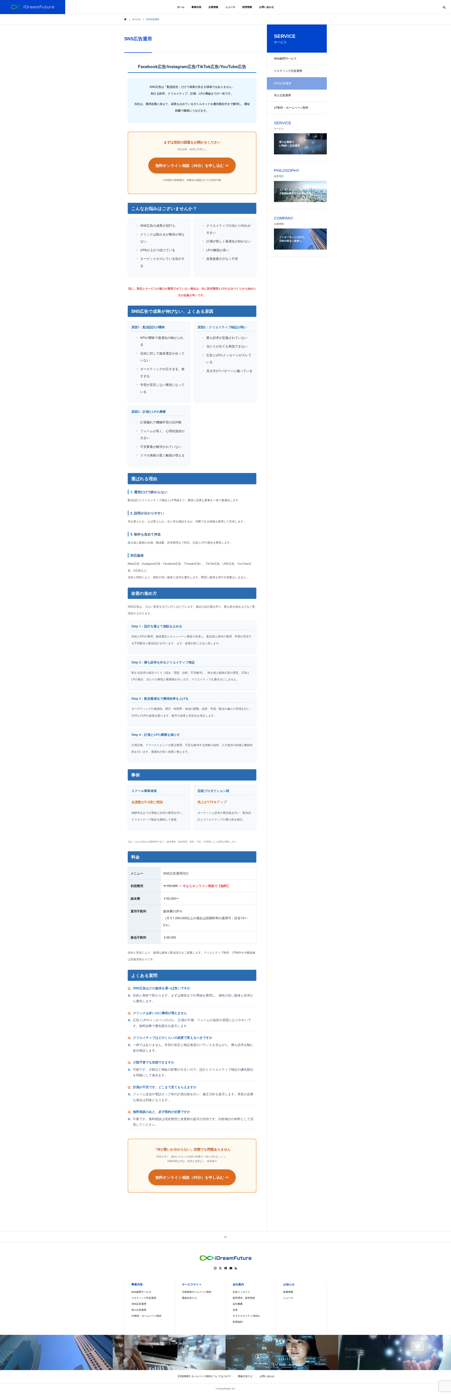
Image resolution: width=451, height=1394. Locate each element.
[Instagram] (215, 1268)
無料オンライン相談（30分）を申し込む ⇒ (192, 165)
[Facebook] (225, 1268)
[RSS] (236, 1268)
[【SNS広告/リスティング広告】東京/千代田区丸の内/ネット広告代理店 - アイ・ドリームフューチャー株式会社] (32, 7)
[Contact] (231, 1268)
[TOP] (225, 1236)
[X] (220, 1268)
